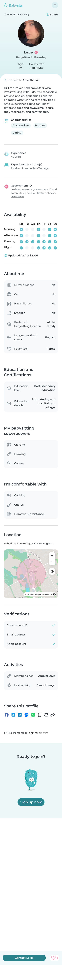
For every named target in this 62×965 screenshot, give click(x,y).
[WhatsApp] (33, 715)
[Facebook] (6, 715)
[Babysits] (13, 5)
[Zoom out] (52, 562)
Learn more (17, 196)
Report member (17, 732)
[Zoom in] (52, 555)
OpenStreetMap (44, 594)
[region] (31, 573)
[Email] (46, 715)
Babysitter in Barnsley (31, 57)
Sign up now (31, 802)
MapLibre (29, 594)
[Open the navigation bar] (55, 5)
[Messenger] (26, 715)
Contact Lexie (24, 957)
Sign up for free (38, 732)
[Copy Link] (52, 715)
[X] (13, 715)
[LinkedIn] (19, 715)
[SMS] (39, 715)
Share (53, 14)
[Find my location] (52, 571)
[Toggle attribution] (54, 594)
